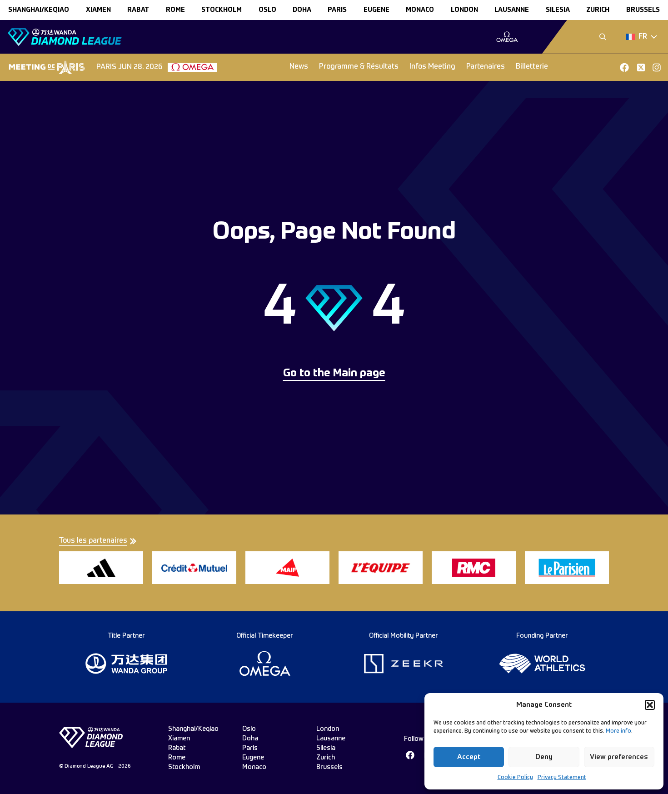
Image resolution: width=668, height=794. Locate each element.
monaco (420, 10)
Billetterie (532, 66)
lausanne (511, 10)
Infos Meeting (432, 66)
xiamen (98, 10)
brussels (643, 10)
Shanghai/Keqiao (38, 10)
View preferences (619, 757)
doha (302, 10)
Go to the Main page (334, 373)
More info (618, 731)
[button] (649, 704)
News (298, 66)
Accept (468, 757)
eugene (376, 10)
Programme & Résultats (359, 66)
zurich (597, 10)
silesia (558, 10)
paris (337, 10)
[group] (507, 37)
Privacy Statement (562, 777)
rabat (138, 10)
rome (175, 10)
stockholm (221, 10)
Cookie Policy (515, 777)
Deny (544, 757)
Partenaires (485, 66)
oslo (267, 10)
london (464, 10)
